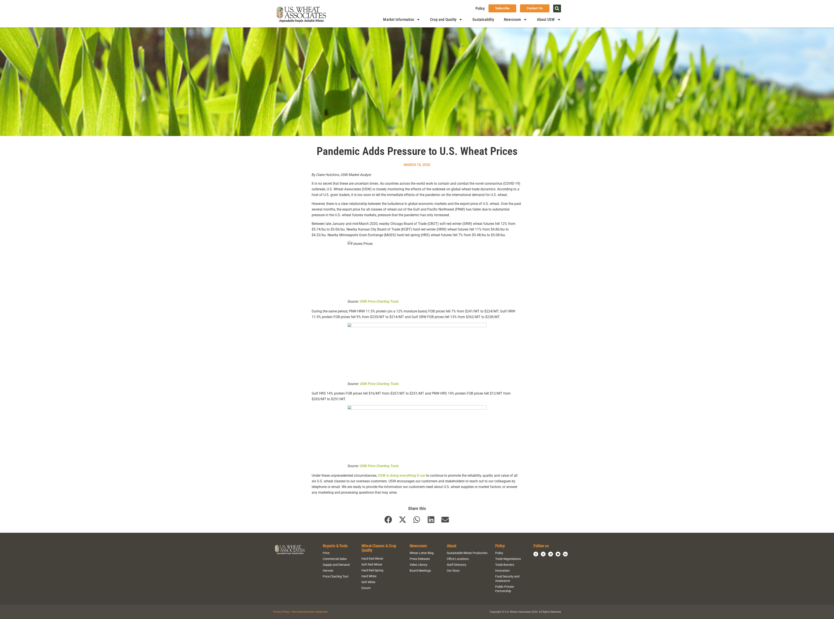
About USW (546, 19)
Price (326, 553)
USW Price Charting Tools (379, 301)
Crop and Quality (443, 19)
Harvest (328, 570)
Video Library (418, 564)
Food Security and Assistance (507, 578)
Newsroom (512, 19)
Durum (366, 588)
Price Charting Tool (335, 576)
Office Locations (458, 559)
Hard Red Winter (372, 558)
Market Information (398, 19)
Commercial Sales (335, 559)
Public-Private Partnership (504, 589)
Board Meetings (420, 570)
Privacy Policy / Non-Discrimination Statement (300, 611)
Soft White (368, 582)
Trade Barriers (504, 564)
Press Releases (420, 559)
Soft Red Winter (371, 564)
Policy (480, 8)
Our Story (453, 570)
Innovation (502, 570)
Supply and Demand (336, 564)
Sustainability (483, 19)
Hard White (368, 576)
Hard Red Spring (372, 570)
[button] (557, 8)
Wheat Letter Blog (422, 553)
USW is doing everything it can (401, 475)
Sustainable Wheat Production (467, 553)
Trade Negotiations (508, 559)
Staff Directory (456, 564)
